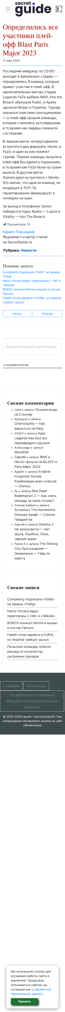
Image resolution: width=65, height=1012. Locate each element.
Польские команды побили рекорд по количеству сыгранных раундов (29, 651)
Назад (16, 313)
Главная (11, 686)
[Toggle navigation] (8, 9)
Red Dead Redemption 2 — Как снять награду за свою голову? (35, 495)
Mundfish (21, 452)
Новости (28, 250)
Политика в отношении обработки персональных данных (32, 701)
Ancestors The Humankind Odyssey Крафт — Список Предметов (34, 514)
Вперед (47, 313)
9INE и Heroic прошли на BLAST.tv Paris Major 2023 (35, 462)
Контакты (36, 686)
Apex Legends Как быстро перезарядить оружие (32, 438)
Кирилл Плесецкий (18, 232)
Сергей (20, 457)
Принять (24, 1001)
